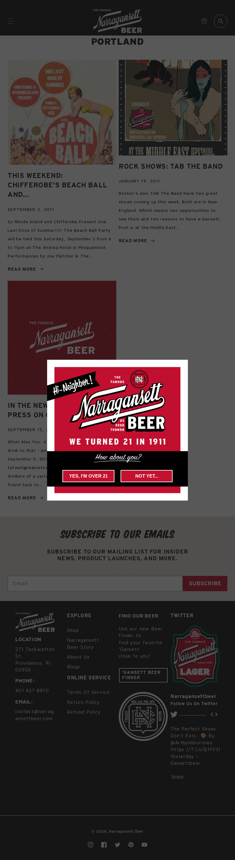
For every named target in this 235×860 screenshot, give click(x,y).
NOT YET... (146, 476)
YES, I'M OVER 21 (88, 476)
